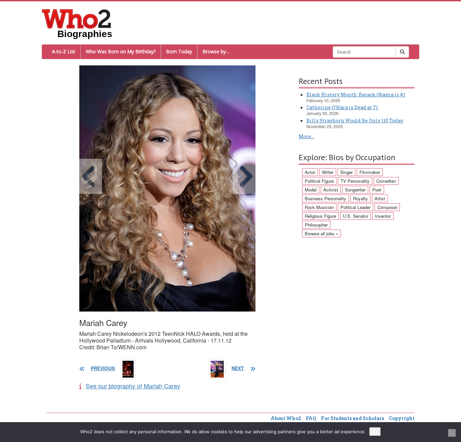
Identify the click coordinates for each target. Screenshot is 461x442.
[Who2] (77, 18)
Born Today (179, 51)
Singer (346, 172)
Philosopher (316, 225)
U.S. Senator (355, 216)
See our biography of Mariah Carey (133, 385)
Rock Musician (319, 207)
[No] (452, 433)
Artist (380, 198)
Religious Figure (320, 216)
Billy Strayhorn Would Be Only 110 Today (354, 120)
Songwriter (355, 189)
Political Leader (356, 207)
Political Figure (319, 181)
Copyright (401, 418)
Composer (387, 207)
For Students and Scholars (352, 418)
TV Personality (355, 181)
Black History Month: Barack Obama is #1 (355, 94)
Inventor (383, 216)
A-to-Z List (63, 51)
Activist (330, 189)
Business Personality (325, 198)
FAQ (311, 418)
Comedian (386, 181)
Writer (327, 172)
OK (375, 431)
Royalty (360, 198)
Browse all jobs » (321, 233)
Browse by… (215, 51)
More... (306, 136)
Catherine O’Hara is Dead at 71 (342, 107)
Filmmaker (369, 172)
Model (311, 189)
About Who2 (286, 418)
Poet (376, 189)
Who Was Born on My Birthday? (121, 51)
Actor (310, 172)
